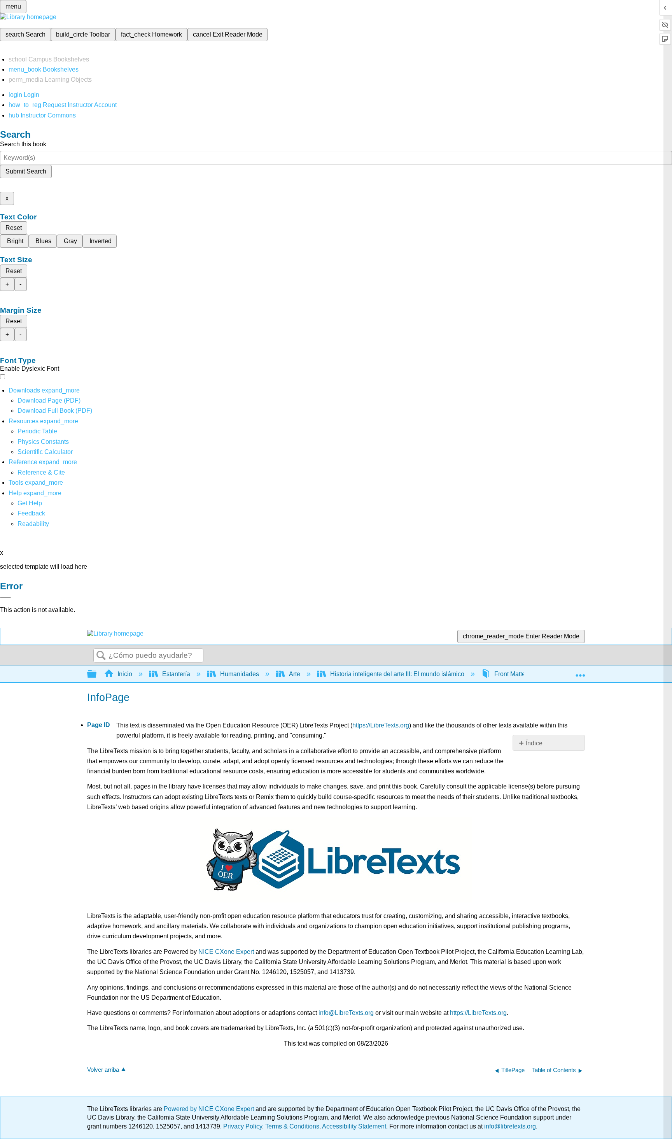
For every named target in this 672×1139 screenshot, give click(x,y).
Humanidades (240, 674)
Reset (13, 227)
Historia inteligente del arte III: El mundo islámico (397, 674)
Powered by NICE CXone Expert (210, 1109)
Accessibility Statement (354, 1126)
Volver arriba (103, 1069)
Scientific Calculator (45, 452)
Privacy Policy (242, 1126)
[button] (31, 513)
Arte (294, 674)
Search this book (23, 144)
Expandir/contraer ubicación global (580, 672)
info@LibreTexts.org (346, 1012)
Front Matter (511, 674)
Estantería (176, 674)
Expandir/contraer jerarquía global (96, 674)
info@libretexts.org (509, 1126)
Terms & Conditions (292, 1126)
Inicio (125, 674)
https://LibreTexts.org (380, 725)
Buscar (101, 655)
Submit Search (25, 171)
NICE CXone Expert (226, 951)
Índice (534, 743)
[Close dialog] (5, 597)
